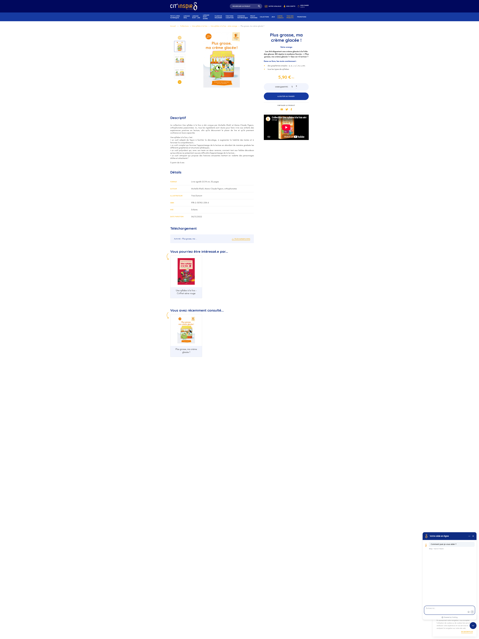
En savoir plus (467, 632)
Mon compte (290, 6)
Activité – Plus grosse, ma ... (185, 239)
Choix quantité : (281, 87)
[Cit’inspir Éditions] (184, 6)
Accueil (173, 26)
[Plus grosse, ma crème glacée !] (186, 330)
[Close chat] (473, 625)
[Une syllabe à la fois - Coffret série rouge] (186, 271)
